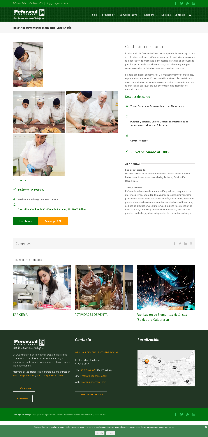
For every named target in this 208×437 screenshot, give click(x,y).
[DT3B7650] (39, 112)
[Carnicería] (39, 155)
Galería (45, 287)
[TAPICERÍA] (42, 287)
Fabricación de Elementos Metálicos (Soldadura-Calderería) (162, 287)
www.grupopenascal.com (93, 381)
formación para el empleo (50, 375)
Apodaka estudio (99, 415)
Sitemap (25, 415)
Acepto (100, 433)
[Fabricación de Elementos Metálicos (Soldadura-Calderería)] (166, 287)
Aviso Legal (17, 415)
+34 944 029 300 (36, 3)
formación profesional (24, 375)
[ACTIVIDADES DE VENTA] (104, 287)
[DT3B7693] (92, 112)
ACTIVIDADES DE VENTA (100, 287)
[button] (190, 14)
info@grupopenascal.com (57, 3)
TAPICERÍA (38, 287)
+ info (110, 433)
